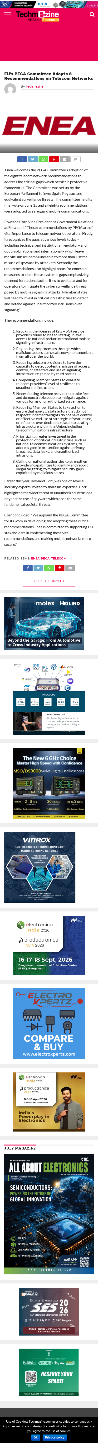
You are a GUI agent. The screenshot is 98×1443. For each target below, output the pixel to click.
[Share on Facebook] (28, 566)
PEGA (45, 558)
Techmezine (34, 86)
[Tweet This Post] (38, 566)
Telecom (58, 558)
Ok (36, 1437)
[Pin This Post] (60, 566)
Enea (35, 558)
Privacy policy (54, 1437)
